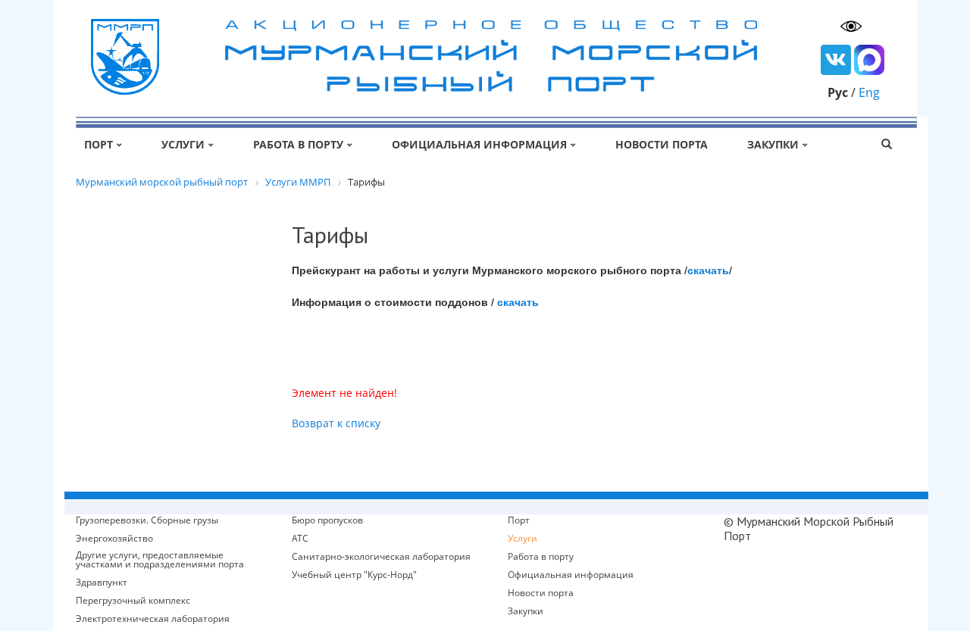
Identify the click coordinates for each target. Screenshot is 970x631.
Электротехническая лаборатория (153, 618)
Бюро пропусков (327, 520)
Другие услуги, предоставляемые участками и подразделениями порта (160, 560)
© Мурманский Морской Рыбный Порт (808, 528)
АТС (300, 538)
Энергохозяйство (114, 538)
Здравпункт (101, 582)
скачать (708, 269)
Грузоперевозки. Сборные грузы (147, 520)
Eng (869, 92)
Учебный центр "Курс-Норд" (354, 574)
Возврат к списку (336, 423)
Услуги (183, 144)
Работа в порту (298, 144)
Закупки (773, 144)
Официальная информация (479, 144)
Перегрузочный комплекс (133, 600)
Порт (98, 144)
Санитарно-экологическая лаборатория (381, 556)
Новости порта (661, 144)
